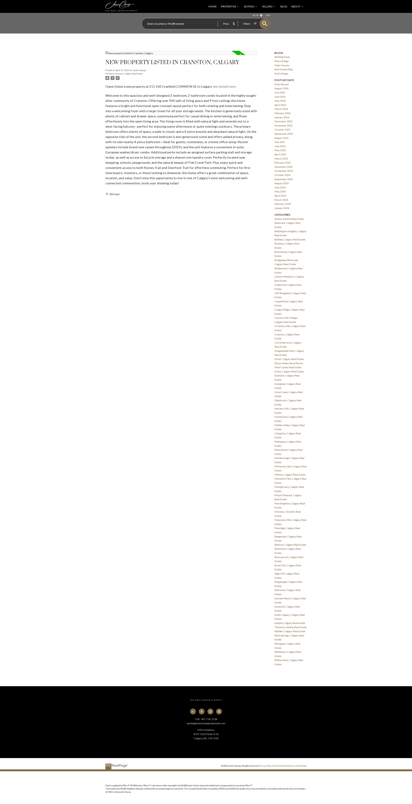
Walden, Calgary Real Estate (289, 631)
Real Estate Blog (283, 69)
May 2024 (280, 191)
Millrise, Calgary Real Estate (289, 474)
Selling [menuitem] (267, 6)
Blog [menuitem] (283, 6)
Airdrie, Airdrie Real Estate (289, 218)
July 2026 (279, 92)
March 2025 (281, 158)
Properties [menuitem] (228, 6)
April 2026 (280, 104)
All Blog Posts (282, 56)
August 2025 (281, 137)
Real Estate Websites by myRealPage (290, 766)
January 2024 (281, 208)
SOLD (268, 15)
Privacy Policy (266, 766)
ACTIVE (256, 15)
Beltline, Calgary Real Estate (289, 239)
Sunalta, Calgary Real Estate (289, 622)
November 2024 (283, 170)
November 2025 (283, 125)
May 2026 (280, 100)
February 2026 (282, 113)
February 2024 (282, 203)
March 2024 (281, 199)
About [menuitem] (296, 6)
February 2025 (282, 162)
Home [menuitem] (212, 6)
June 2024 (280, 187)
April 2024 (280, 195)
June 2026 (280, 96)
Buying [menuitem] (249, 6)
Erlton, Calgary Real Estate (289, 371)
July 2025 (279, 141)
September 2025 (283, 133)
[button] (193, 711)
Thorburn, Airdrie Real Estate (290, 627)
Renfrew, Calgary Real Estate (290, 544)
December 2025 (283, 121)
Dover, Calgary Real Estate (289, 359)
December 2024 (283, 166)
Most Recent (281, 84)
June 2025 (280, 146)
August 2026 (281, 88)
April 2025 (280, 154)
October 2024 (282, 174)
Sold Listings (281, 73)
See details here (224, 86)
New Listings (281, 61)
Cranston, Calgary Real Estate (129, 73)
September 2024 (283, 179)
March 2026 (281, 108)
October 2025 (282, 129)
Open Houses (281, 65)
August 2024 (281, 183)
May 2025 (280, 150)
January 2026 (281, 117)
